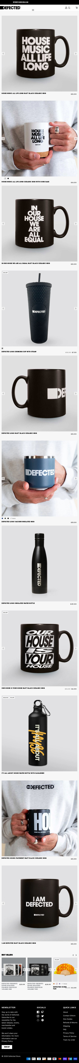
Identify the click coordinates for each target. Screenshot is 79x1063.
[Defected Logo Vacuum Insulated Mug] (39, 478)
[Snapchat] (38, 1020)
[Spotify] (42, 1020)
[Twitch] (42, 1012)
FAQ (64, 1029)
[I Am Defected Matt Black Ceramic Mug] (39, 903)
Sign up (7, 1047)
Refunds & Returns (70, 1022)
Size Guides (67, 1019)
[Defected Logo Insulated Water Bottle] (39, 563)
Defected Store (14, 1056)
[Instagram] (38, 1016)
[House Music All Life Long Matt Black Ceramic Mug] (39, 53)
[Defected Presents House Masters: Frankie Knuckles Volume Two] (39, 970)
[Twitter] (42, 1016)
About (65, 1012)
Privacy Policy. (7, 1041)
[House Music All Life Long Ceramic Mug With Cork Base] (39, 138)
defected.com (23, 2)
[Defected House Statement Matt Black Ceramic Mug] (39, 818)
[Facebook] (38, 1012)
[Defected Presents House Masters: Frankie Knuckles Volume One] (14, 970)
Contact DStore (69, 1016)
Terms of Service (69, 1036)
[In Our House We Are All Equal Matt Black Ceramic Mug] (39, 223)
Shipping (66, 1026)
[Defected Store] (10, 7)
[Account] (65, 7)
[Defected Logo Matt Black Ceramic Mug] (39, 393)
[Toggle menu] (33, 10)
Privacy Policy (68, 1033)
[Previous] (3, 53)
